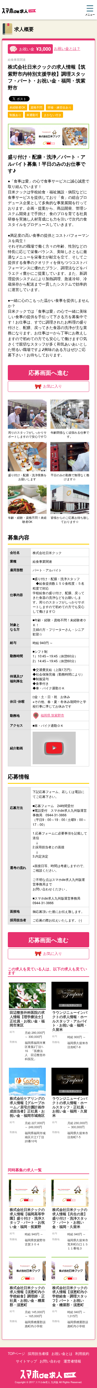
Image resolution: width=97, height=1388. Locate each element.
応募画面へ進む (49, 372)
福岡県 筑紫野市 (52, 715)
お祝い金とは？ (67, 48)
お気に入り (52, 386)
